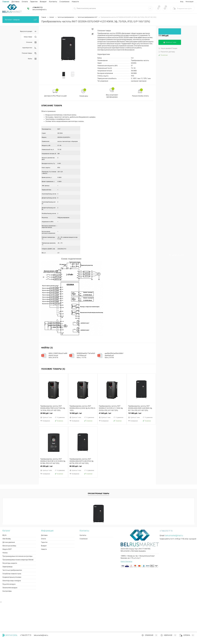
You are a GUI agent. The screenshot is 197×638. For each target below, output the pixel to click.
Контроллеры (7, 556)
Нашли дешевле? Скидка (169, 48)
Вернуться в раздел (26, 31)
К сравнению (61, 400)
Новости (75, 2)
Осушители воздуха (8, 549)
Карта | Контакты (126, 526)
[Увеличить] (68, 49)
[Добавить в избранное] (92, 29)
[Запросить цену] (169, 31)
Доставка (15, 2)
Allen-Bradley (6, 504)
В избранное (46, 403)
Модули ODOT (7, 514)
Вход (181, 1)
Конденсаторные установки (11, 542)
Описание (29, 42)
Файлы (30, 58)
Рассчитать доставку (168, 52)
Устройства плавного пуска (11, 539)
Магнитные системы (9, 511)
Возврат (43, 2)
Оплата (25, 2)
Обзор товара (28, 37)
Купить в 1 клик (47, 400)
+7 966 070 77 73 (37, 7)
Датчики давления (8, 507)
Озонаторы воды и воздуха (11, 546)
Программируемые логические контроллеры (17, 521)
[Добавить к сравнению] (92, 34)
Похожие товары (27, 53)
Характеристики (27, 47)
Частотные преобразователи (12, 535)
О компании (64, 2)
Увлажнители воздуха (9, 553)
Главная (5, 2)
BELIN (4, 500)
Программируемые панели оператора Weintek (17, 525)
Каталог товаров (12, 19)
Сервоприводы (7, 532)
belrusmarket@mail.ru (174, 501)
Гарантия (33, 2)
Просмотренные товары (98, 458)
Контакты (53, 2)
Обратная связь (11, 635)
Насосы (5, 518)
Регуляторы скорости (9, 528)
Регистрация (189, 1)
